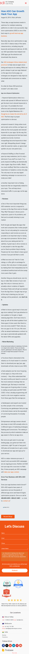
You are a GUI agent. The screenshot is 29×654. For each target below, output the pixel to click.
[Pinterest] (17, 647)
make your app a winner (11, 472)
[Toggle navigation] (26, 3)
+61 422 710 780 (9, 626)
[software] (7, 3)
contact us (6, 501)
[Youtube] (10, 647)
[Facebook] (3, 647)
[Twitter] (7, 647)
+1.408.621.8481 (9, 620)
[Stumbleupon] (20, 647)
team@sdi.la (20, 620)
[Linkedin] (13, 647)
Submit (14, 570)
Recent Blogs (7, 516)
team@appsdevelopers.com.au (14, 628)
